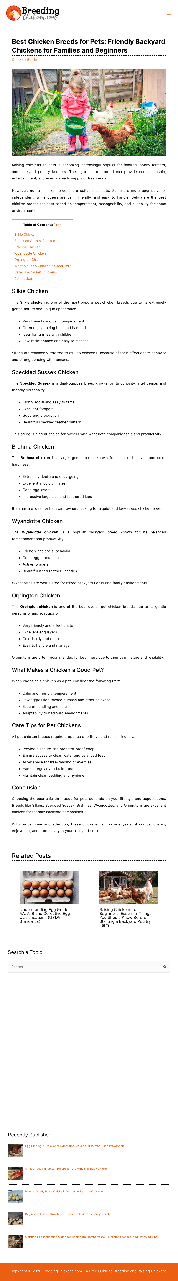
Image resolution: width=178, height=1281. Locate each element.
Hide (58, 225)
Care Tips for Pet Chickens (35, 272)
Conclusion (23, 278)
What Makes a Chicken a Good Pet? (42, 266)
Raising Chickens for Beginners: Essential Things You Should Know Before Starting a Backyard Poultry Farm (125, 917)
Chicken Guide (24, 59)
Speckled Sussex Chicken (34, 241)
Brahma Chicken (27, 247)
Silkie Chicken (25, 234)
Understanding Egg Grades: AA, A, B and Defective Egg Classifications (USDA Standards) (46, 915)
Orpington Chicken (29, 260)
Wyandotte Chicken (30, 253)
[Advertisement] (40, 1057)
